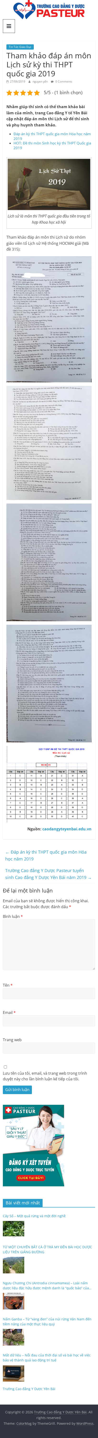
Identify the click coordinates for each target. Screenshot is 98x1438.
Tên (8, 985)
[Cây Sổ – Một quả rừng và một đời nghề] (13, 1229)
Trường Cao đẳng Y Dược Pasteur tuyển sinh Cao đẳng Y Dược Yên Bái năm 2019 (48, 874)
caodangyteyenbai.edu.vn (67, 829)
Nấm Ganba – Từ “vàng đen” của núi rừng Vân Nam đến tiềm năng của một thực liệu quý (47, 1321)
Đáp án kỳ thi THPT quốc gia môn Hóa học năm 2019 (52, 136)
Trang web (12, 1039)
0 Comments (63, 81)
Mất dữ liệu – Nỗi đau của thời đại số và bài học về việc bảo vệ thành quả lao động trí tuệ (47, 1357)
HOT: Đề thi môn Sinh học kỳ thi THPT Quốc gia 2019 (52, 145)
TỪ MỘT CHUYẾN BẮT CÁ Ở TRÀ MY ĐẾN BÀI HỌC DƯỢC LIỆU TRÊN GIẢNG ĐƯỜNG (47, 1249)
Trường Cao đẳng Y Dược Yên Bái (29, 1389)
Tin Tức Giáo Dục (20, 47)
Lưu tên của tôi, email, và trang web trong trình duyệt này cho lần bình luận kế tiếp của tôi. (45, 1076)
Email (9, 1012)
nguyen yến (41, 81)
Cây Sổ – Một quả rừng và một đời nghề (34, 1216)
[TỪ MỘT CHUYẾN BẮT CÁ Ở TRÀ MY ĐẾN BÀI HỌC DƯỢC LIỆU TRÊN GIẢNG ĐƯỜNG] (13, 1265)
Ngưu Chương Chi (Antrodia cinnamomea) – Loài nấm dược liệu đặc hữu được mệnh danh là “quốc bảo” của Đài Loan (46, 1285)
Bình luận (13, 916)
